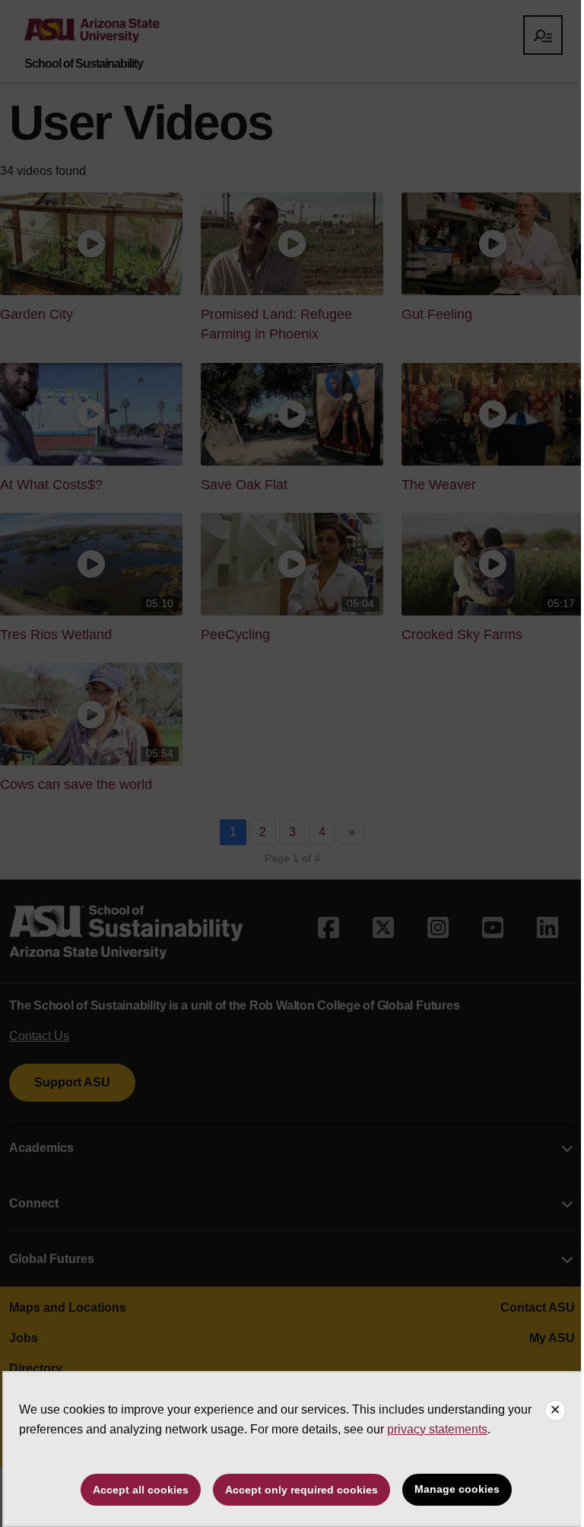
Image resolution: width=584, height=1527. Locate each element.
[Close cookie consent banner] (555, 1410)
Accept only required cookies (301, 1490)
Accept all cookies (141, 1490)
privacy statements (437, 1429)
